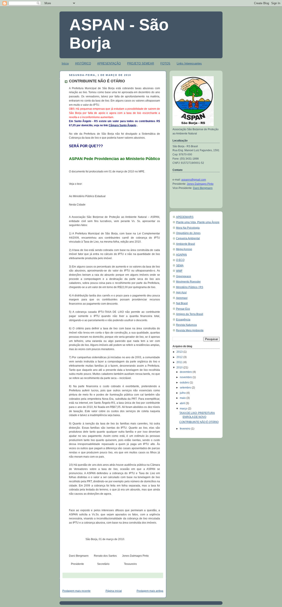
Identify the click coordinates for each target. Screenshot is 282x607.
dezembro (186, 371)
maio (183, 398)
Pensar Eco (183, 308)
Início (65, 63)
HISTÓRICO (83, 63)
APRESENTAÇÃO (109, 63)
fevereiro (185, 428)
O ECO (180, 260)
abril (183, 403)
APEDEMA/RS (184, 217)
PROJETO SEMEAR (140, 63)
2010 (179, 367)
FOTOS (165, 63)
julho (183, 392)
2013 (179, 351)
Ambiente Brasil (185, 243)
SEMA (180, 265)
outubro (185, 382)
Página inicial (114, 590)
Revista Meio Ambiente (190, 330)
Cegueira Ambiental (188, 238)
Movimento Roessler (188, 281)
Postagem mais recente (76, 590)
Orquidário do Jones (188, 233)
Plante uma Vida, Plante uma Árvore (197, 222)
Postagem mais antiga (150, 590)
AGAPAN (181, 254)
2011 (179, 362)
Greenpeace (183, 276)
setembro (186, 387)
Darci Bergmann (203, 188)
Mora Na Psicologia (188, 227)
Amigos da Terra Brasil (189, 314)
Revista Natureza (186, 324)
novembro (186, 377)
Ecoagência (183, 319)
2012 (179, 357)
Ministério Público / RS (189, 287)
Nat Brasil (182, 303)
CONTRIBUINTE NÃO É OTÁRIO (199, 422)
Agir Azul (181, 292)
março (184, 408)
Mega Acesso (184, 249)
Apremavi (181, 298)
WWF (179, 270)
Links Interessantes (189, 63)
